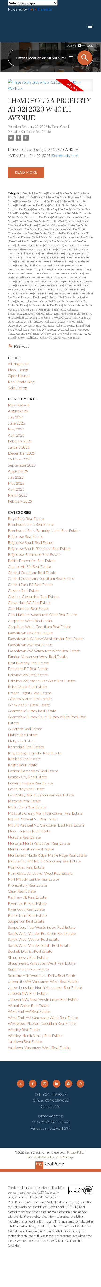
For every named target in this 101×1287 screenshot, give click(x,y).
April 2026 (16, 435)
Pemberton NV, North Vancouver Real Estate (39, 285)
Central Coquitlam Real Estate (32, 572)
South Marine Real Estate (67, 313)
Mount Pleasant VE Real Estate (33, 819)
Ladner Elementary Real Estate (33, 770)
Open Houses (19, 375)
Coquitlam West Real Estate (31, 221)
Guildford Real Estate (69, 249)
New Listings (18, 369)
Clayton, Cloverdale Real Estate (62, 213)
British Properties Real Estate (32, 205)
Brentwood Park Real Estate (62, 193)
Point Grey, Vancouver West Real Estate (29, 289)
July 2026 (15, 417)
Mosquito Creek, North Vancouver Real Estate (58, 269)
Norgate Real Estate (42, 277)
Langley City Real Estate (29, 261)
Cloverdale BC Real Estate (29, 602)
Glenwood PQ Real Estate (29, 245)
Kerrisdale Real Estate (36, 131)
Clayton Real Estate (34, 213)
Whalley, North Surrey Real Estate (35, 1035)
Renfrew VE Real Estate (66, 293)
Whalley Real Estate (51, 333)
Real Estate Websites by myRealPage (50, 1157)
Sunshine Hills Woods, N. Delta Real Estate (42, 975)
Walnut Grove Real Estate (69, 325)
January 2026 (19, 447)
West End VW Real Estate (29, 1011)
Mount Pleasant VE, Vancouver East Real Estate (58, 273)
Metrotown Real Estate (20, 269)
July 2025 (15, 477)
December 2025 (21, 453)
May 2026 (16, 429)
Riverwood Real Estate (33, 297)
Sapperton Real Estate (26, 921)
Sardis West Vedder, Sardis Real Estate (39, 945)
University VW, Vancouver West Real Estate (67, 317)
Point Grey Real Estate (76, 285)
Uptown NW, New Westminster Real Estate (31, 325)
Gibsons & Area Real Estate (30, 698)
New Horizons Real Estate (29, 831)
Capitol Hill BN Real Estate (63, 205)
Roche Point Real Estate (58, 297)
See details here (65, 155)
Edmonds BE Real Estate (28, 668)
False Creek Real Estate (21, 241)
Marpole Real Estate (71, 265)
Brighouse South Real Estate (30, 542)
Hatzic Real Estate (23, 735)
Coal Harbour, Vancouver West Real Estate (42, 614)
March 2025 (18, 495)
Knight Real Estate (54, 257)
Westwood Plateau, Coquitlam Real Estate (42, 1023)
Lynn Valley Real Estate (26, 789)
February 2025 (20, 501)
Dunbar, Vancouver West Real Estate (27, 233)
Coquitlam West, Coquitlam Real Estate (67, 221)
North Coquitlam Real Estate (31, 281)
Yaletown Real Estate (27, 337)
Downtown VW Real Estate (22, 229)
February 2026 (20, 441)
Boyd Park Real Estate (34, 193)
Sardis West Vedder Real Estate (45, 305)
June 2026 (16, 423)
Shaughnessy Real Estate (65, 309)
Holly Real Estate (30, 253)
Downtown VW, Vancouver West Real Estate (61, 229)
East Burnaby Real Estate (61, 233)
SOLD (89, 45)
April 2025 (16, 489)
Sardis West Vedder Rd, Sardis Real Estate (42, 933)
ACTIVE (71, 45)
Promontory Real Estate (20, 293)
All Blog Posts (18, 363)
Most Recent (18, 405)
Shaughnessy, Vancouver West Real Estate (30, 313)
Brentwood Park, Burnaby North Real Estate (44, 530)
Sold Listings (17, 388)
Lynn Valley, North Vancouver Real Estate (37, 265)
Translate (44, 9)
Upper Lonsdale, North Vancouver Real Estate (32, 321)
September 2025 (22, 465)
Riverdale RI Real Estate (27, 903)
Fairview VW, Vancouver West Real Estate (71, 237)
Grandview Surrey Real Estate (60, 245)
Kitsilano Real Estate (32, 257)
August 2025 (18, 471)
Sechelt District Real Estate (36, 309)
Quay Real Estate (43, 293)
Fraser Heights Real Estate (49, 241)
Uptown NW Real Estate (71, 321)
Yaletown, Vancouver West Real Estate (59, 337)
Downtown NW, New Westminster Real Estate (63, 225)
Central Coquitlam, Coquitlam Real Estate (54, 209)
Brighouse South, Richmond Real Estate (37, 201)
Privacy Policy (75, 1152)
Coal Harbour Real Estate (38, 217)
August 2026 (18, 411)
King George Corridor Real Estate (35, 753)
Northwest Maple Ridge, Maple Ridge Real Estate (47, 855)
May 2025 (16, 483)
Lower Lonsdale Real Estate (57, 261)
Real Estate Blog (21, 381)
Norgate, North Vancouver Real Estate (39, 843)
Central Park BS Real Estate (30, 584)
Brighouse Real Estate (55, 197)
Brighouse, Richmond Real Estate (34, 554)
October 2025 (19, 459)
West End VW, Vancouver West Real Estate (53, 329)
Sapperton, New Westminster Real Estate (38, 301)
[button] (20, 1083)
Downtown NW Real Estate (22, 225)
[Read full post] (50, 88)
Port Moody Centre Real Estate (67, 289)
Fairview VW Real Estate (34, 237)
